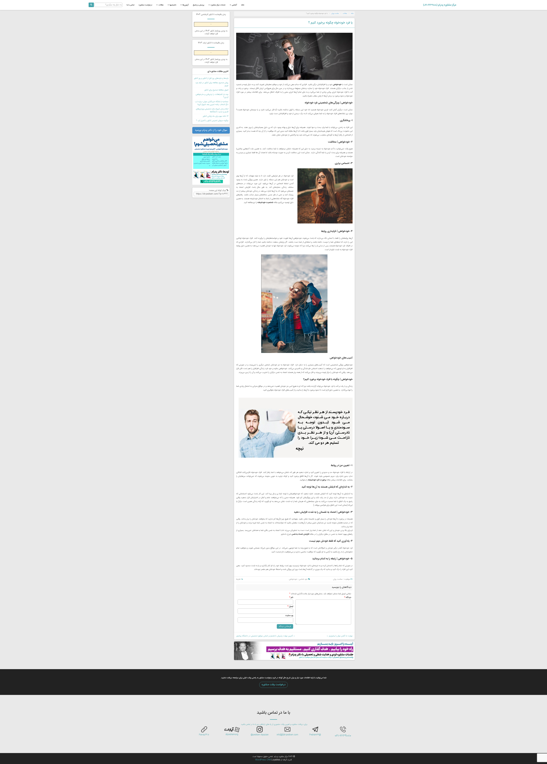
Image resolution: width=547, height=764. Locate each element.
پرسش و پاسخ (198, 5)
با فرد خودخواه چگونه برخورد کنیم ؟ (330, 22)
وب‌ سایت (289, 615)
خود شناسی (303, 579)
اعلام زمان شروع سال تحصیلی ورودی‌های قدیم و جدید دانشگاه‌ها (212, 110)
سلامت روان (335, 13)
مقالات (160, 5)
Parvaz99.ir (204, 735)
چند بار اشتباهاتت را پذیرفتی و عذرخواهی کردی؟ (212, 96)
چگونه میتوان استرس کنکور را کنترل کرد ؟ (212, 120)
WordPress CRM (263, 760)
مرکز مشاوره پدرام (439, 5)
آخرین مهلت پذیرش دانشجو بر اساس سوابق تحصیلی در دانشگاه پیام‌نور (265, 636)
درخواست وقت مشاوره (273, 685)
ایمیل (290, 606)
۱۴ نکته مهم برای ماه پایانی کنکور (215, 116)
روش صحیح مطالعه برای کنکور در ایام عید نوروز (211, 84)
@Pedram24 (315, 735)
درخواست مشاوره (145, 5)
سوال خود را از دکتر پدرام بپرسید (211, 130)
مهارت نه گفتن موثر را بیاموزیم (339, 636)
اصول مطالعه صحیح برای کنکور (216, 90)
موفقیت (347, 579)
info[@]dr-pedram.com (287, 735)
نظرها (238, 579)
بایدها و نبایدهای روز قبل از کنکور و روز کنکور (211, 78)
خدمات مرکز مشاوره (217, 5)
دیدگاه (347, 597)
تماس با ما (130, 5)
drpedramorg (231, 734)
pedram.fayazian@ (260, 735)
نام (291, 597)
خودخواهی (293, 579)
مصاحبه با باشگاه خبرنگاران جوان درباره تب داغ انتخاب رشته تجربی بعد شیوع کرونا (211, 103)
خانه (242, 5)
